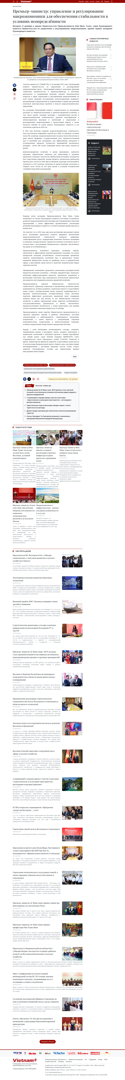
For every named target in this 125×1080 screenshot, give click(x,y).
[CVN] (71, 1053)
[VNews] (25, 1053)
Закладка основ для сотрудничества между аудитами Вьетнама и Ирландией (36, 724)
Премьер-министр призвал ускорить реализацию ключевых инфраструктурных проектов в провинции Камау (46, 454)
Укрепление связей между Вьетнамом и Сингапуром (36, 829)
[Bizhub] (48, 1053)
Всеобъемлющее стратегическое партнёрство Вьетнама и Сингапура (98, 128)
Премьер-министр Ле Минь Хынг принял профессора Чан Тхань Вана (31, 926)
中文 (102, 1)
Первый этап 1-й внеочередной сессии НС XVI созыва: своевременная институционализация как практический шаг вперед (99, 91)
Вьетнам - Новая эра (43, 386)
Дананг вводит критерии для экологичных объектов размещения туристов (51, 412)
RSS (86, 1059)
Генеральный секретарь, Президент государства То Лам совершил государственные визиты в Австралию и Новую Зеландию (94, 173)
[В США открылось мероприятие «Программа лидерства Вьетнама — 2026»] (72, 813)
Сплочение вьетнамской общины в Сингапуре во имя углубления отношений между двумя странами (36, 1000)
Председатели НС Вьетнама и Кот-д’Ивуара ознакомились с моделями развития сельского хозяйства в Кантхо (34, 558)
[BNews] (40, 1053)
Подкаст (95, 143)
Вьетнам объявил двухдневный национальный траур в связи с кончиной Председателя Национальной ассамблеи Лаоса (97, 58)
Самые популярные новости (99, 40)
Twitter (14, 89)
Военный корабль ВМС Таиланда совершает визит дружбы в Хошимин (35, 602)
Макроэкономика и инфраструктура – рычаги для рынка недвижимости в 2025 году (47, 509)
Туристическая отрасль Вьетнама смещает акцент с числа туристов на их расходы (48, 407)
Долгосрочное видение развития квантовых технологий (32, 579)
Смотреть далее (23, 551)
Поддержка (92, 1059)
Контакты (69, 1061)
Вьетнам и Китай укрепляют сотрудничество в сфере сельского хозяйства (34, 752)
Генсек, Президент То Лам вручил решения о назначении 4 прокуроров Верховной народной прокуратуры (48, 417)
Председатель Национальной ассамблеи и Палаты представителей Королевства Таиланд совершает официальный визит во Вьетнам (94, 200)
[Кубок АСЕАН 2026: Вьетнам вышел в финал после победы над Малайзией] (106, 150)
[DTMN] (83, 1053)
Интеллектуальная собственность (55, 1059)
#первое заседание (71, 372)
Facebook (14, 85)
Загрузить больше (47, 1042)
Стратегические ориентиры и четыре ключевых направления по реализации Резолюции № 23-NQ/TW (34, 628)
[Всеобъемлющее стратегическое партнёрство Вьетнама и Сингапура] (99, 110)
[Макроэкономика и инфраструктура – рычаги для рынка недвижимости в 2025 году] (47, 495)
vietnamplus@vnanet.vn (55, 1072)
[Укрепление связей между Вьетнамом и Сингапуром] (72, 834)
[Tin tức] (32, 1053)
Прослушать (96, 158)
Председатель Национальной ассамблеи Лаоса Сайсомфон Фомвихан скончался (96, 69)
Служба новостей (50, 1061)
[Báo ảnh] (95, 1053)
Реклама (61, 1061)
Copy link (14, 98)
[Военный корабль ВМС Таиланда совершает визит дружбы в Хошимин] (72, 607)
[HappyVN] (106, 1053)
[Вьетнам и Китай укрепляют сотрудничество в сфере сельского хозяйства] (72, 756)
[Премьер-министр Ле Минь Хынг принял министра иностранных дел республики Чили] (72, 908)
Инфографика (96, 100)
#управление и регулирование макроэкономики (39, 369)
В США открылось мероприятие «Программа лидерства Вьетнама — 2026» (33, 808)
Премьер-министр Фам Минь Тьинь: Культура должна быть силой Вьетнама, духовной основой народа (23, 452)
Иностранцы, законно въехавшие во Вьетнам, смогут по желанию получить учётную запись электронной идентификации (99, 79)
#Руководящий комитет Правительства (62, 365)
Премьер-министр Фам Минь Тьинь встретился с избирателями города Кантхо (70, 451)
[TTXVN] (17, 1053)
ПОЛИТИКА (17, 6)
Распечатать (14, 94)
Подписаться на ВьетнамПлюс (58, 379)
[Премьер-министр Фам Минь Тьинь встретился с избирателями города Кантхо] (71, 437)
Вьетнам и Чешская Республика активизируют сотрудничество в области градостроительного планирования (34, 677)
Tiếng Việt (81, 1)
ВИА (105, 1059)
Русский (106, 1)
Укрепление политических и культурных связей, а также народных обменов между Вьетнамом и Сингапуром (35, 875)
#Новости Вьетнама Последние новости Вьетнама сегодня (42, 372)
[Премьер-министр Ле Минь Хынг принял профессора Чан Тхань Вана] (72, 930)
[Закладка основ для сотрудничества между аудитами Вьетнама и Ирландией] (72, 728)
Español (98, 1)
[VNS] (59, 1053)
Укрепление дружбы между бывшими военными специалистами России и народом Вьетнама (99, 47)
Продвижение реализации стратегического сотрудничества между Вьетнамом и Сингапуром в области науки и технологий (35, 701)
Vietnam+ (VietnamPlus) (26, 1)
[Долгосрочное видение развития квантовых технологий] (72, 583)
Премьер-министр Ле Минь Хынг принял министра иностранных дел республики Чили (36, 904)
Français (92, 1)
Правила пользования (76, 1059)
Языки (100, 1059)
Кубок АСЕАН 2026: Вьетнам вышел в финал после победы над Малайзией (94, 151)
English (87, 1)
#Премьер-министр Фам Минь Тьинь (35, 365)
